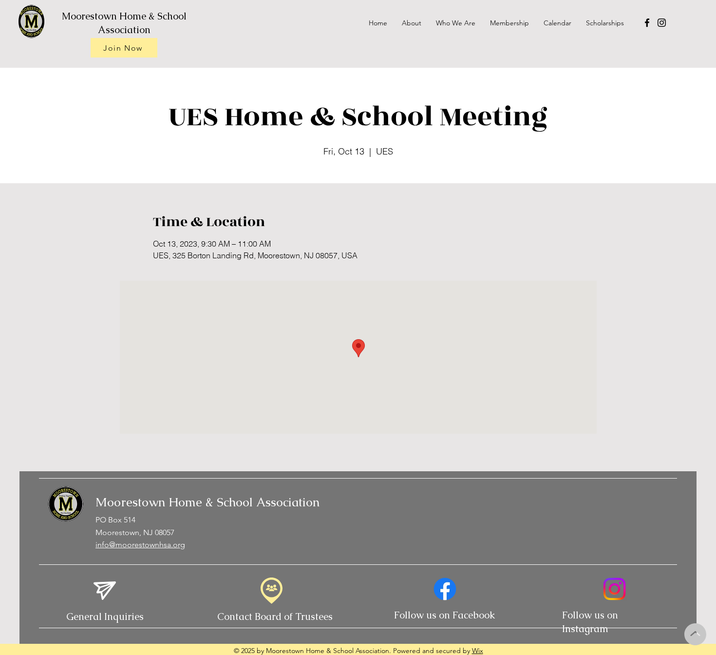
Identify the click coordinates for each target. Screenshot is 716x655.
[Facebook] (647, 22)
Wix (477, 650)
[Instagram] (661, 22)
